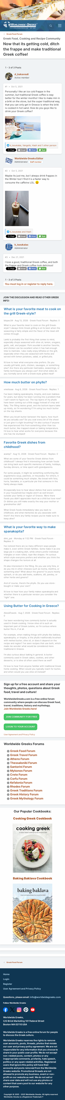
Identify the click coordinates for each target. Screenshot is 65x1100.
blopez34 (8, 320)
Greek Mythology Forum (26, 798)
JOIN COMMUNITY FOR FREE (21, 717)
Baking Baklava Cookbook (32, 878)
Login (6, 979)
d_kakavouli (22, 74)
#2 (6, 170)
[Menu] (59, 26)
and (20, 231)
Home (6, 974)
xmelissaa (8, 389)
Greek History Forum (24, 794)
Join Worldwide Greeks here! (20, 708)
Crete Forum (18, 774)
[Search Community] (50, 26)
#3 (6, 257)
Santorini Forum (21, 766)
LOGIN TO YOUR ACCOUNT (20, 726)
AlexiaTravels (10, 613)
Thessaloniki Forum (23, 762)
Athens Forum (19, 759)
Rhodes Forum (20, 786)
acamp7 (7, 454)
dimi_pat (8, 538)
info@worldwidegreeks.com (45, 997)
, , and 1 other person (33, 145)
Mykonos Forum (21, 770)
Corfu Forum (18, 778)
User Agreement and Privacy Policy (19, 734)
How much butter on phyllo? (25, 382)
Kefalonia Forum (21, 782)
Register (7, 984)
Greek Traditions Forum (26, 790)
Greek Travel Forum (23, 755)
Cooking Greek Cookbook (32, 818)
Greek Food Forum (39, 320)
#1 (6, 86)
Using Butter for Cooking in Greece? (31, 606)
